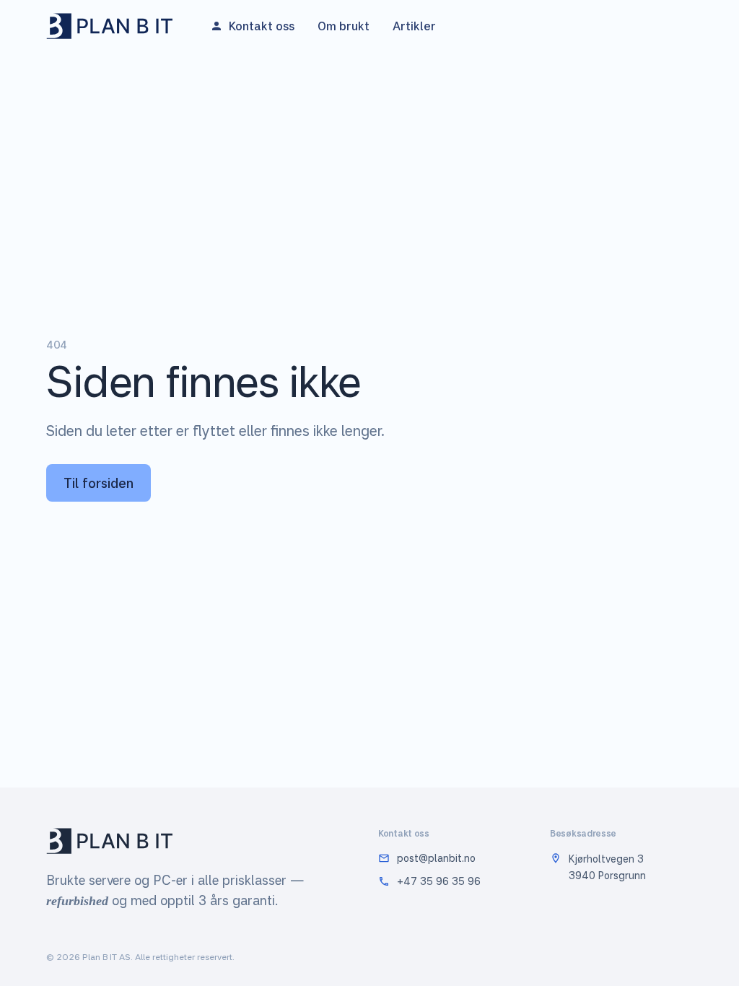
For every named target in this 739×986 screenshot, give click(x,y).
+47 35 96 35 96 (439, 881)
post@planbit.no (436, 858)
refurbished (77, 901)
